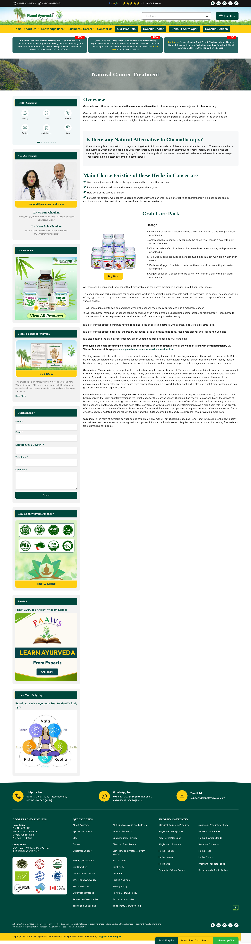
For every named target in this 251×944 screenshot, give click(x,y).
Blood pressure (46, 136)
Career (76, 844)
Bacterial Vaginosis (25, 118)
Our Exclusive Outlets (84, 873)
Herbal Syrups (205, 857)
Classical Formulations (124, 844)
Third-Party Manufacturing (127, 905)
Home (17, 29)
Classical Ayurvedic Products (173, 825)
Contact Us (104, 29)
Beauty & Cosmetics (208, 844)
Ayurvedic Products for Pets (213, 825)
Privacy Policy (120, 886)
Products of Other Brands (171, 870)
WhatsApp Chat (226, 940)
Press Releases (81, 886)
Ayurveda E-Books (82, 831)
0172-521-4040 (35, 800)
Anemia (25, 136)
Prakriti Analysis (121, 880)
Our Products (126, 29)
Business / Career (80, 29)
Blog (75, 838)
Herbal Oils (164, 863)
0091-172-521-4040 (37, 796)
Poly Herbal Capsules (169, 838)
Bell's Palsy (46, 118)
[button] (37, 142)
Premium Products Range (211, 863)
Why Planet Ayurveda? (84, 880)
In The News (119, 860)
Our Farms (118, 873)
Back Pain (68, 136)
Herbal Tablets (166, 850)
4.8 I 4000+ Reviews (151, 3)
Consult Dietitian (216, 29)
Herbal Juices (165, 857)
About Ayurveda (81, 825)
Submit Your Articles (123, 899)
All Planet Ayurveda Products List (130, 825)
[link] (49, 45)
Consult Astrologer (185, 29)
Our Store (229, 16)
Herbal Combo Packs (209, 831)
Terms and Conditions (84, 905)
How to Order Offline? (84, 860)
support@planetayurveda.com (46, 204)
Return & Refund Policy (125, 892)
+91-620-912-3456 (124, 796)
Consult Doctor (153, 29)
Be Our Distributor (122, 831)
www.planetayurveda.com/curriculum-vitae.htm (146, 349)
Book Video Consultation (195, 940)
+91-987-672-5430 (124, 800)
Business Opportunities (125, 838)
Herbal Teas (204, 850)
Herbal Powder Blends (210, 838)
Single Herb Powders (169, 844)
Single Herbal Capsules (170, 831)
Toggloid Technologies (109, 936)
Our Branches (80, 867)
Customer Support (82, 850)
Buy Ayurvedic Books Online (213, 870)
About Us (30, 29)
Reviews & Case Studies (85, 899)
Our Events (118, 867)
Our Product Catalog (83, 892)
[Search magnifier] (207, 16)
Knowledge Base (52, 29)
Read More (20, 396)
